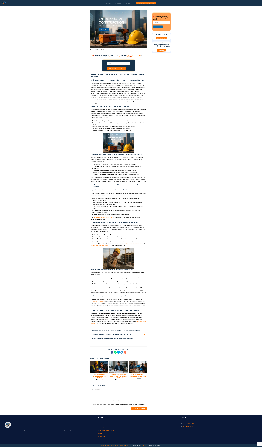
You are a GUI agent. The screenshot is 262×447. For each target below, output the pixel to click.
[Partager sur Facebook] (112, 352)
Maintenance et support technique (106, 430)
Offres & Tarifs (101, 436)
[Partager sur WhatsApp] (115, 352)
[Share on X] (118, 352)
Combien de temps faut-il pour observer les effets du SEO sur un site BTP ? (113, 338)
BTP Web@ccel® (144, 445)
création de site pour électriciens (99, 245)
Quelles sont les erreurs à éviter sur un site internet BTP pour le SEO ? (111, 334)
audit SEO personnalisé (98, 301)
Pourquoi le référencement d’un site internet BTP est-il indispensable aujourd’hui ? (116, 331)
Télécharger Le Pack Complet (116, 68)
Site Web (100, 424)
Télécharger (157, 26)
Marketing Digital (101, 427)
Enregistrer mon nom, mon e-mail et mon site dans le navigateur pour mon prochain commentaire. (118, 404)
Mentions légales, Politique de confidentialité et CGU (115, 445)
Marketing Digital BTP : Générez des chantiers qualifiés (99, 376)
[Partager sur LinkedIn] (121, 352)
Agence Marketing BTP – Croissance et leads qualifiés (138, 375)
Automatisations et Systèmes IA (105, 421)
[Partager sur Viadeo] (125, 352)
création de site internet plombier (133, 244)
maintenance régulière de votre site (102, 217)
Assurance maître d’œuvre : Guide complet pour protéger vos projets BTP (118, 376)
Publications (100, 433)
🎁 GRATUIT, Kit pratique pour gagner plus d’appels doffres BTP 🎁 (160, 18)
